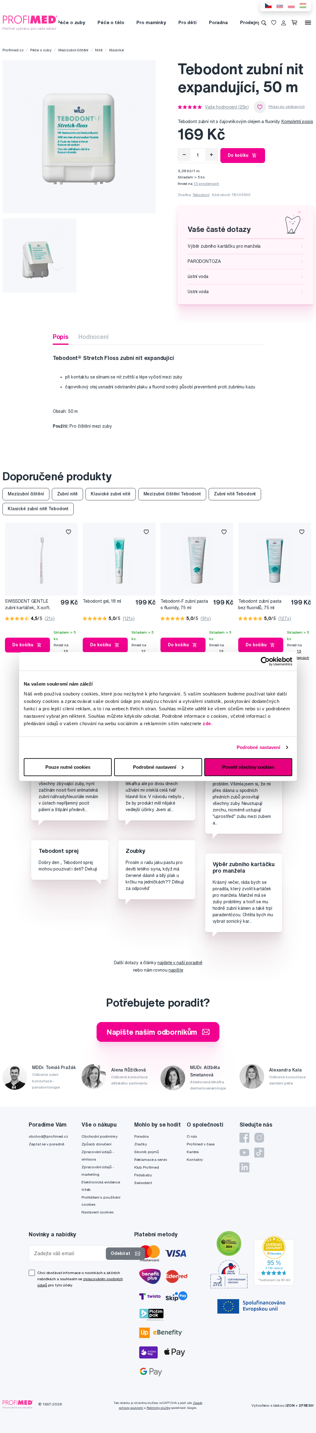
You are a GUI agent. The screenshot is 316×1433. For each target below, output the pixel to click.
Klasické (116, 50)
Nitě (98, 50)
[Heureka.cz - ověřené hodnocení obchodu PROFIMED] (274, 1260)
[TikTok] (259, 1152)
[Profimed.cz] (30, 22)
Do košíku (238, 155)
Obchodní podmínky (99, 1136)
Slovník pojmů (146, 1152)
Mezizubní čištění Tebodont (172, 494)
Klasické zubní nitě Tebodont (38, 509)
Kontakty (195, 1159)
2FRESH (306, 1405)
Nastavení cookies (97, 1212)
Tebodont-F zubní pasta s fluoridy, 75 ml (184, 604)
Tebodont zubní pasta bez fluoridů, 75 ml (259, 604)
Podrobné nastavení (259, 747)
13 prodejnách (206, 184)
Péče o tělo (111, 22)
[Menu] (308, 22)
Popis (61, 336)
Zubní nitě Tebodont (235, 494)
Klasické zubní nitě (110, 494)
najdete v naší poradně (179, 962)
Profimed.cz (12, 50)
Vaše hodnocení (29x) (227, 107)
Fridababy (143, 1175)
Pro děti (187, 22)
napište (175, 970)
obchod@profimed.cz (48, 1136)
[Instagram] (259, 1138)
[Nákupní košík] (295, 22)
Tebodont (201, 195)
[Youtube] (244, 1152)
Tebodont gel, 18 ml (102, 601)
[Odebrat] (184, 154)
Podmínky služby (158, 1407)
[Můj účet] (283, 23)
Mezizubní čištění (73, 50)
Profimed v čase (200, 1144)
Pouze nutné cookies (67, 766)
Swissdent (143, 1183)
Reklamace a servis (150, 1159)
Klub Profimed (146, 1167)
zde (207, 723)
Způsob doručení (96, 1144)
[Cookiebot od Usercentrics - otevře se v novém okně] (265, 661)
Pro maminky (151, 22)
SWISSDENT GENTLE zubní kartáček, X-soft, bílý (28, 604)
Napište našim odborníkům (152, 1032)
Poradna (218, 22)
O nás (192, 1136)
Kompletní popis (297, 121)
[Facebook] (244, 1138)
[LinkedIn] (244, 1167)
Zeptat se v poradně (46, 1144)
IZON (290, 1405)
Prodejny (250, 22)
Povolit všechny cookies (248, 766)
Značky (140, 1144)
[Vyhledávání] (264, 23)
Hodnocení (93, 336)
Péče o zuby (71, 22)
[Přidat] (211, 154)
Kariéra (193, 1152)
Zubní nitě (67, 494)
